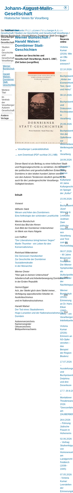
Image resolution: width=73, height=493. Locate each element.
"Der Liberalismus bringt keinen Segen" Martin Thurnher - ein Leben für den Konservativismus (35, 243)
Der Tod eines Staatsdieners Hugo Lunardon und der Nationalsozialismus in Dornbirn (39, 313)
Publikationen (11, 30)
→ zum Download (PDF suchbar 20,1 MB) (36, 154)
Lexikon (31, 30)
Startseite (9, 24)
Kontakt (60, 30)
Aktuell (44, 24)
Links (45, 30)
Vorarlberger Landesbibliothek (33, 149)
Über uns (27, 24)
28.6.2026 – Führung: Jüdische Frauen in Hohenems (65, 427)
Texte (58, 24)
